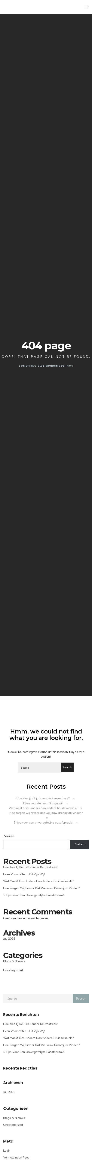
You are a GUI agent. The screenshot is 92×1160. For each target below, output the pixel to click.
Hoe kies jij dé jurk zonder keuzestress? (43, 798)
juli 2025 (9, 939)
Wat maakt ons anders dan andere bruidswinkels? (43, 808)
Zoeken (8, 836)
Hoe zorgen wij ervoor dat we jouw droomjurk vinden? (41, 888)
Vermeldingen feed (16, 1157)
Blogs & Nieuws (14, 961)
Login (6, 1151)
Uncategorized (13, 970)
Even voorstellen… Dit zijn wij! (43, 803)
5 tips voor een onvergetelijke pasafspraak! (43, 823)
